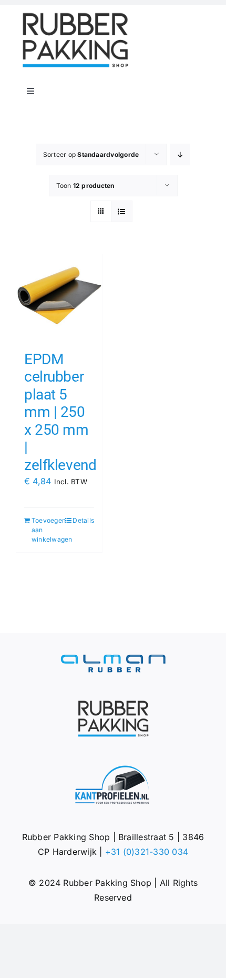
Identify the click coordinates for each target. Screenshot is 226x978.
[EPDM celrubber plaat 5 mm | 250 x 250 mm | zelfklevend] (59, 297)
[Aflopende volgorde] (180, 154)
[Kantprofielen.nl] (113, 769)
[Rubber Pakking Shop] (75, 14)
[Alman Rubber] (113, 658)
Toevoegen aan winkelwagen (45, 529)
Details (83, 520)
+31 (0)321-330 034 (146, 851)
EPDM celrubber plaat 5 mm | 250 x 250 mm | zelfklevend (60, 412)
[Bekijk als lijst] (121, 211)
